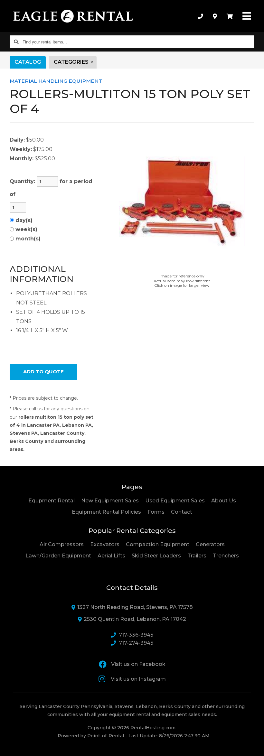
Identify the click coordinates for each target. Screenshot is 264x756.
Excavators (104, 544)
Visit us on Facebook (138, 664)
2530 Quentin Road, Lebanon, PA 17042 (135, 619)
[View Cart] (230, 16)
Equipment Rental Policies (106, 512)
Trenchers (226, 556)
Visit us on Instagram (138, 679)
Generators (210, 544)
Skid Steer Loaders (156, 556)
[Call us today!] (200, 16)
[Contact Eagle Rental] (215, 16)
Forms (156, 512)
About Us (223, 501)
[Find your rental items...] (16, 41)
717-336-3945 (136, 635)
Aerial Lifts (111, 556)
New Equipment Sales (110, 501)
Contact (181, 512)
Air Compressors (62, 544)
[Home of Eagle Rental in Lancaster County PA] (73, 16)
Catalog (27, 62)
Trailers (196, 556)
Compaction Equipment (157, 544)
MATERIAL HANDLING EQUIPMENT (56, 81)
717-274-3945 (136, 643)
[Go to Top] (252, 744)
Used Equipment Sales (175, 501)
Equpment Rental (51, 501)
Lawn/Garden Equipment (58, 556)
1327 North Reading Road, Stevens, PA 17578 (135, 607)
